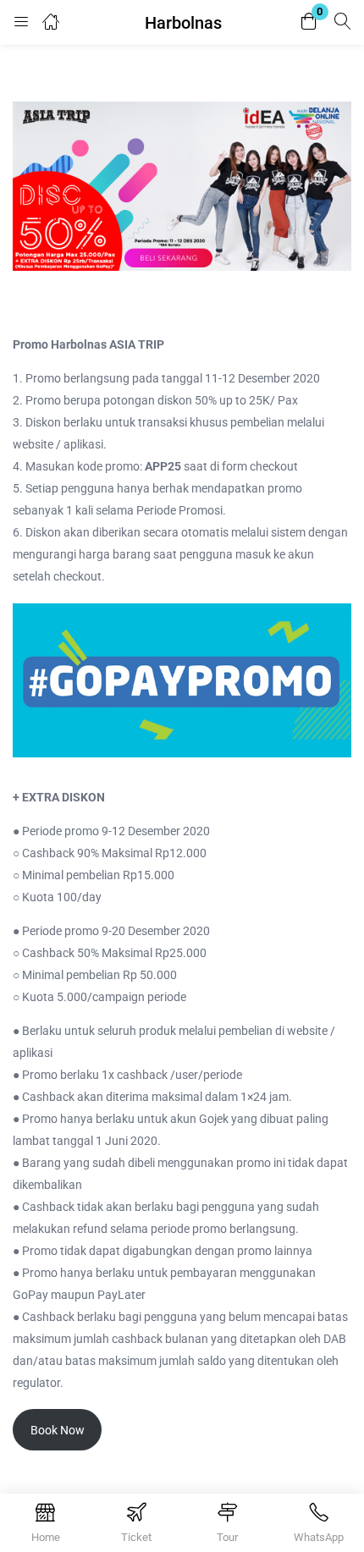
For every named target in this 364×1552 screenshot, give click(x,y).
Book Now (57, 1430)
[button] (309, 22)
